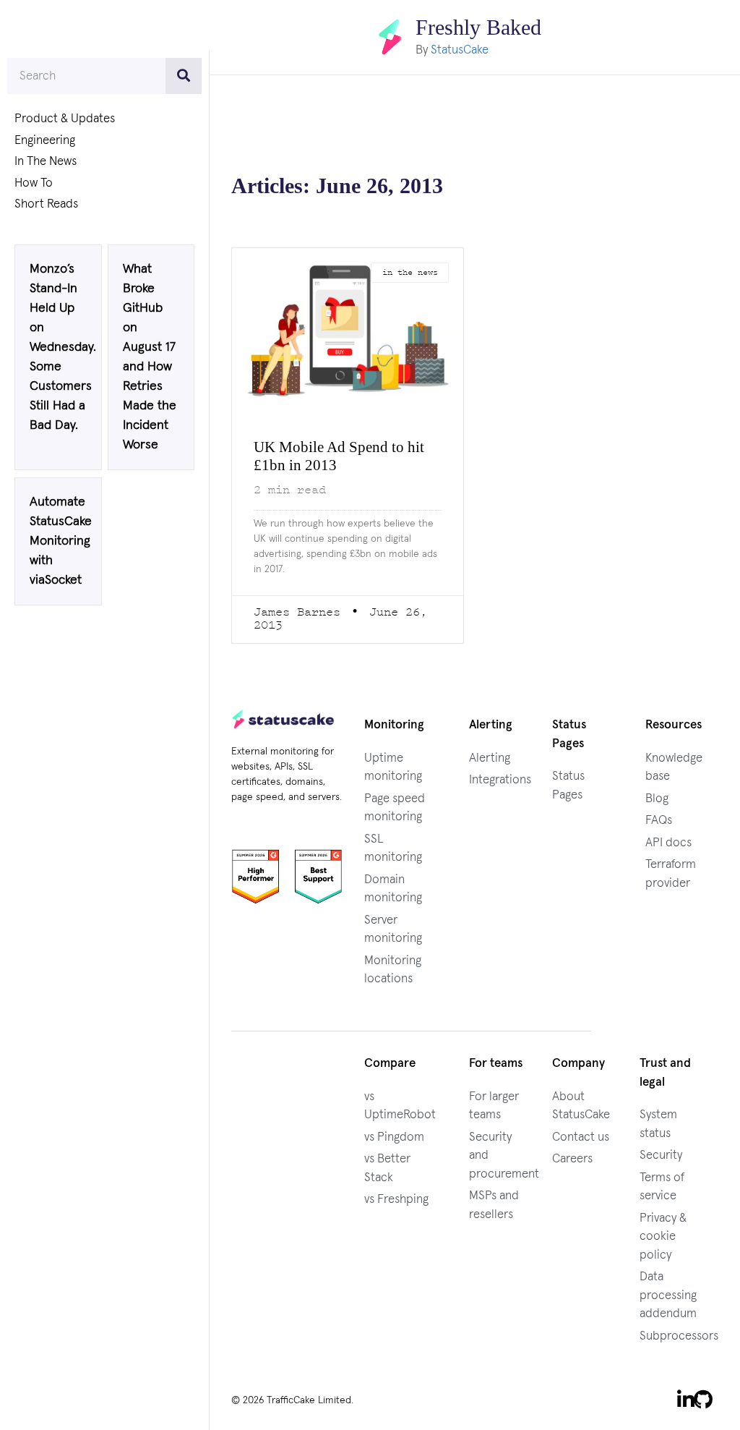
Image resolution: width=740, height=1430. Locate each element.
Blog (656, 798)
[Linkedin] (686, 1399)
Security (661, 1155)
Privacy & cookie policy (663, 1236)
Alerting (489, 758)
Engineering (44, 141)
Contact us (580, 1137)
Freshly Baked (478, 27)
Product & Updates (64, 119)
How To (33, 183)
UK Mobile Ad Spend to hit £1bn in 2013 (345, 455)
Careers (572, 1158)
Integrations (500, 779)
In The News (45, 162)
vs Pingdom (394, 1137)
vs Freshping (396, 1199)
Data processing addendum (668, 1294)
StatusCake (455, 49)
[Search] (183, 76)
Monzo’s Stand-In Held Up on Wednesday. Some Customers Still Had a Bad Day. (63, 350)
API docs (668, 842)
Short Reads (46, 204)
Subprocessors (679, 1335)
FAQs (658, 820)
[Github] (703, 1399)
